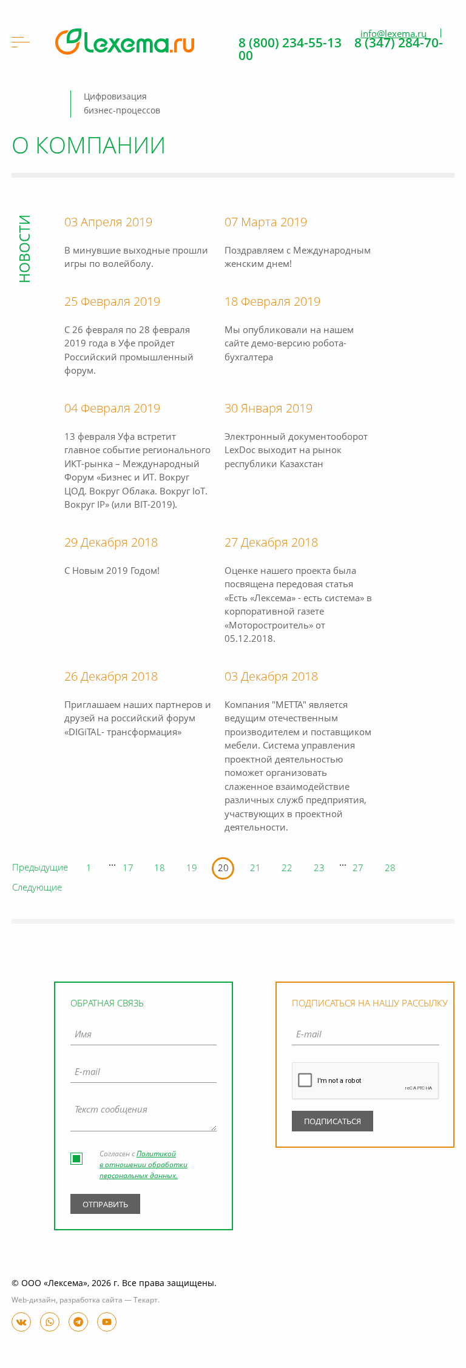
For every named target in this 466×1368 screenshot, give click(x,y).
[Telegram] (78, 1322)
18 (159, 869)
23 (319, 869)
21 (255, 869)
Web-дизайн (34, 1300)
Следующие (37, 888)
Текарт (145, 1300)
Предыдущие (40, 868)
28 (390, 869)
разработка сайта (91, 1300)
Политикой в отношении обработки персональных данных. (143, 1165)
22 (287, 869)
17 (128, 869)
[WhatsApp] (49, 1322)
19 (191, 869)
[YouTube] (106, 1322)
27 (358, 869)
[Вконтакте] (21, 1322)
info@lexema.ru (393, 34)
